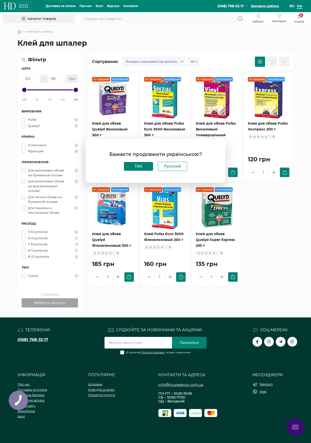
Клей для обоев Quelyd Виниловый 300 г (110, 129)
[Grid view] (260, 62)
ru (291, 6)
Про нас (85, 6)
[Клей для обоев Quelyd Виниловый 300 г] (113, 98)
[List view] (272, 62)
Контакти (130, 6)
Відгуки (113, 6)
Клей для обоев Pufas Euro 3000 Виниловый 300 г (164, 129)
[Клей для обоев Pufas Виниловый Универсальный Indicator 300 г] (217, 98)
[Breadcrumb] (19, 32)
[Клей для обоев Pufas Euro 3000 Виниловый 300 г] (165, 98)
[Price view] (284, 62)
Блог (99, 6)
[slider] (24, 90)
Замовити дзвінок (265, 6)
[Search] (240, 18)
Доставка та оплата (61, 6)
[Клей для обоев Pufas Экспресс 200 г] (269, 98)
